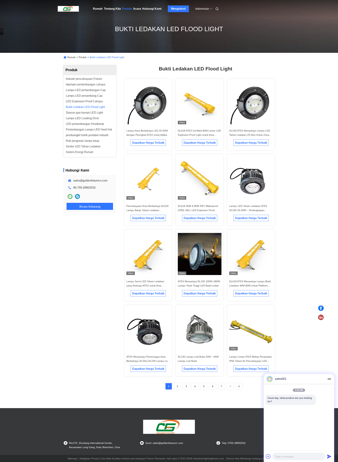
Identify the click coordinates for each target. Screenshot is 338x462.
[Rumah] (68, 9)
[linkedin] (321, 317)
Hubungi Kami (151, 8)
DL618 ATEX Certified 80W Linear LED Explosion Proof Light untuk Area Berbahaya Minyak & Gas (199, 135)
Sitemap (72, 458)
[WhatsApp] (70, 196)
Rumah (98, 8)
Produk (127, 8)
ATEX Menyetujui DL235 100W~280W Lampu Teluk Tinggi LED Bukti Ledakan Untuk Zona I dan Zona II (199, 285)
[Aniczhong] (77, 196)
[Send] (329, 456)
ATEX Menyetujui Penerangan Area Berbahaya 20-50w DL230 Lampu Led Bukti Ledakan (147, 361)
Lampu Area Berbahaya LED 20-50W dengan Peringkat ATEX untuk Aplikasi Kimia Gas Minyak (147, 135)
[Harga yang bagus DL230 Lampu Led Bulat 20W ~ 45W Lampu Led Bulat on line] (199, 330)
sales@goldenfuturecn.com (90, 180)
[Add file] (268, 456)
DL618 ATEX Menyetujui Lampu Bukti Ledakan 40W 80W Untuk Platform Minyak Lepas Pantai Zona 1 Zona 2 (250, 285)
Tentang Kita (112, 8)
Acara (137, 8)
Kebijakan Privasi (89, 458)
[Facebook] (321, 308)
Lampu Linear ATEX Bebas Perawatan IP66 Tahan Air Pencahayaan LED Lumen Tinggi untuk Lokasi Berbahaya (250, 361)
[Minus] (329, 379)
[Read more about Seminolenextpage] (230, 386)
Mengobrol (178, 8)
